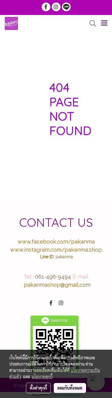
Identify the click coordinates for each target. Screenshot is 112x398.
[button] (91, 23)
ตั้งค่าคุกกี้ (38, 388)
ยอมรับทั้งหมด (69, 388)
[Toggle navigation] (104, 23)
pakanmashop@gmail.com (57, 285)
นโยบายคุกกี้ (42, 376)
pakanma (64, 256)
